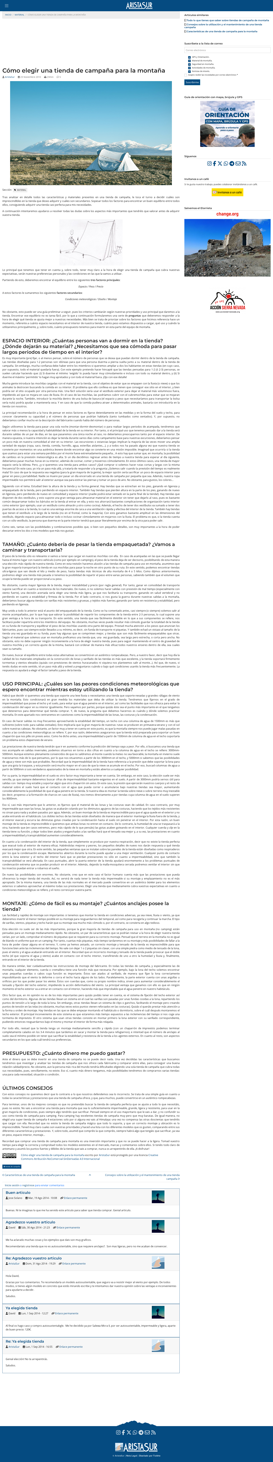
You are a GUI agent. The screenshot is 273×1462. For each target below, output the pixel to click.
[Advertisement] (91, 43)
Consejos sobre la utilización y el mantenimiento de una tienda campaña (223, 26)
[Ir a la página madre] (90, 1175)
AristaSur (10, 76)
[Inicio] (140, 5)
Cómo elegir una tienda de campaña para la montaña (53, 1155)
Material (19, 14)
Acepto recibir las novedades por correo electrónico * (213, 74)
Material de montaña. (202, 60)
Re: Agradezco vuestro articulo (34, 1258)
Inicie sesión (12, 1185)
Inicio (8, 14)
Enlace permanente (75, 1198)
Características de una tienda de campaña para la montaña (39, 1175)
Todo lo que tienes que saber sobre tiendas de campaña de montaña (228, 20)
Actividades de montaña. (203, 67)
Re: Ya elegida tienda (25, 1341)
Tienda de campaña (12, 1167)
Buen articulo (18, 1192)
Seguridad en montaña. (203, 64)
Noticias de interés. (201, 71)
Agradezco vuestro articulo (30, 1222)
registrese (28, 1185)
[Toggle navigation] (7, 6)
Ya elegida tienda (22, 1308)
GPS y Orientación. (200, 57)
